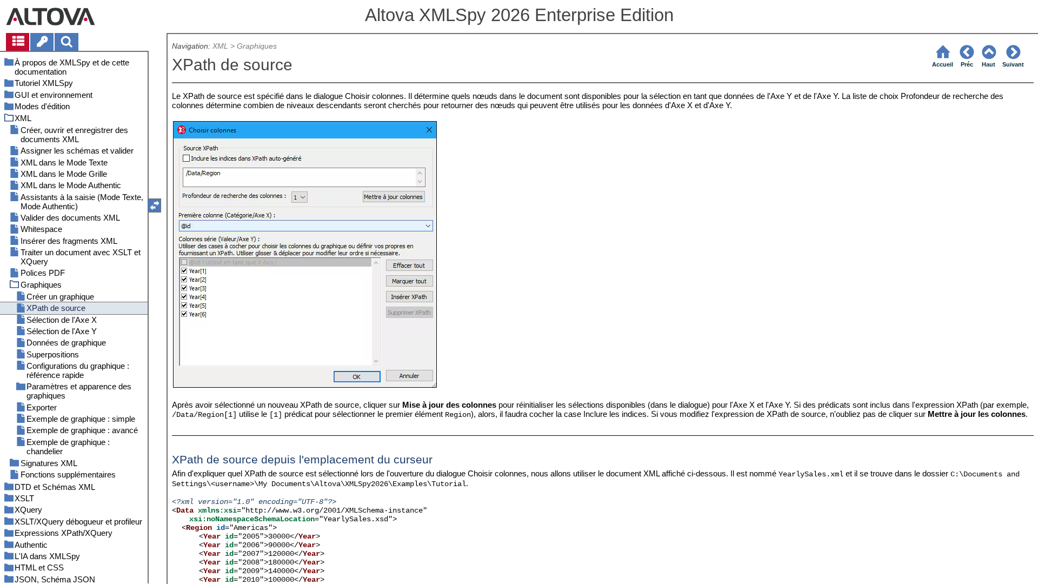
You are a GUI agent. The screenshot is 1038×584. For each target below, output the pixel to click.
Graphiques (257, 46)
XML (220, 46)
